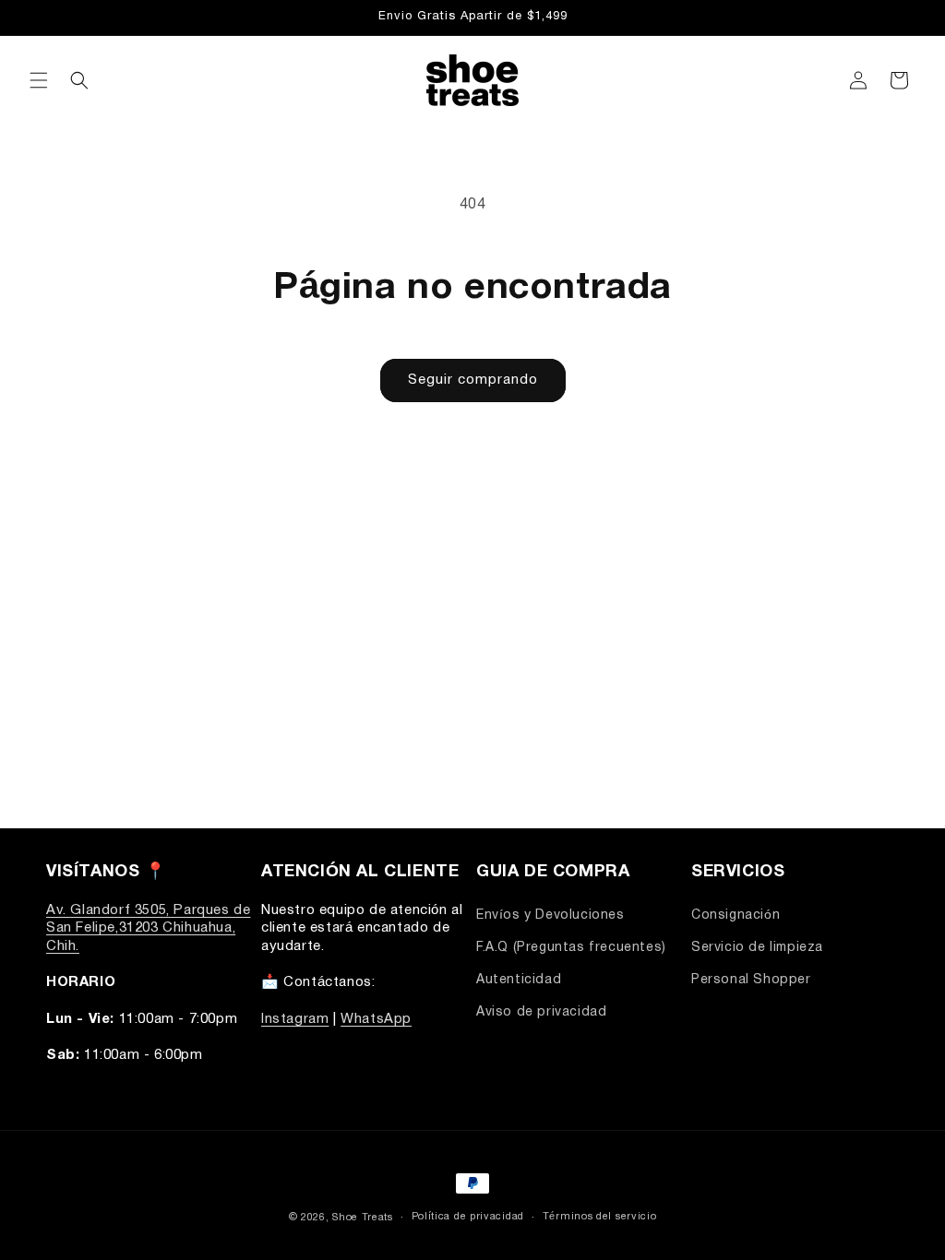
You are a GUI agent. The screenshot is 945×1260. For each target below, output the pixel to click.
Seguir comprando (473, 380)
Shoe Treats (362, 1217)
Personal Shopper (751, 980)
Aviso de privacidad (541, 1012)
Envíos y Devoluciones (550, 915)
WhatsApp (376, 1019)
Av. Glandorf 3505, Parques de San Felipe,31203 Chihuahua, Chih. (148, 928)
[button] (38, 80)
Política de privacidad (468, 1216)
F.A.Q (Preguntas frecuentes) (571, 948)
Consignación (735, 915)
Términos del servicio (600, 1216)
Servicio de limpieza (757, 948)
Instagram (295, 1019)
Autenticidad (518, 980)
